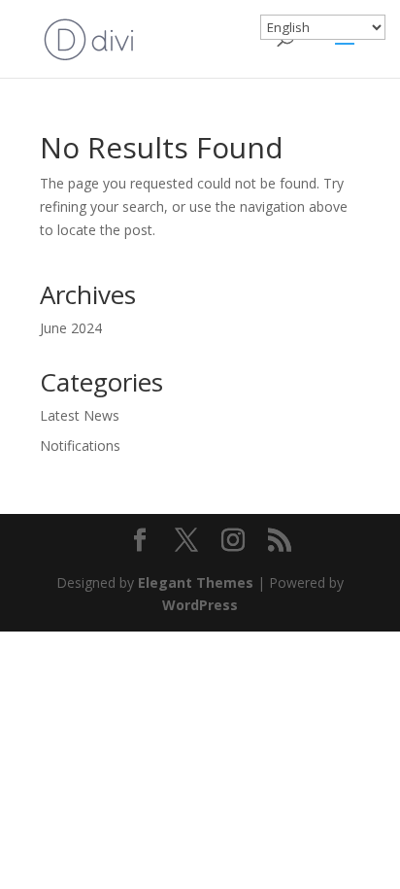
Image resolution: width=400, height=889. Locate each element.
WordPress (200, 605)
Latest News (79, 415)
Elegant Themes (195, 582)
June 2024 (71, 328)
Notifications (80, 445)
